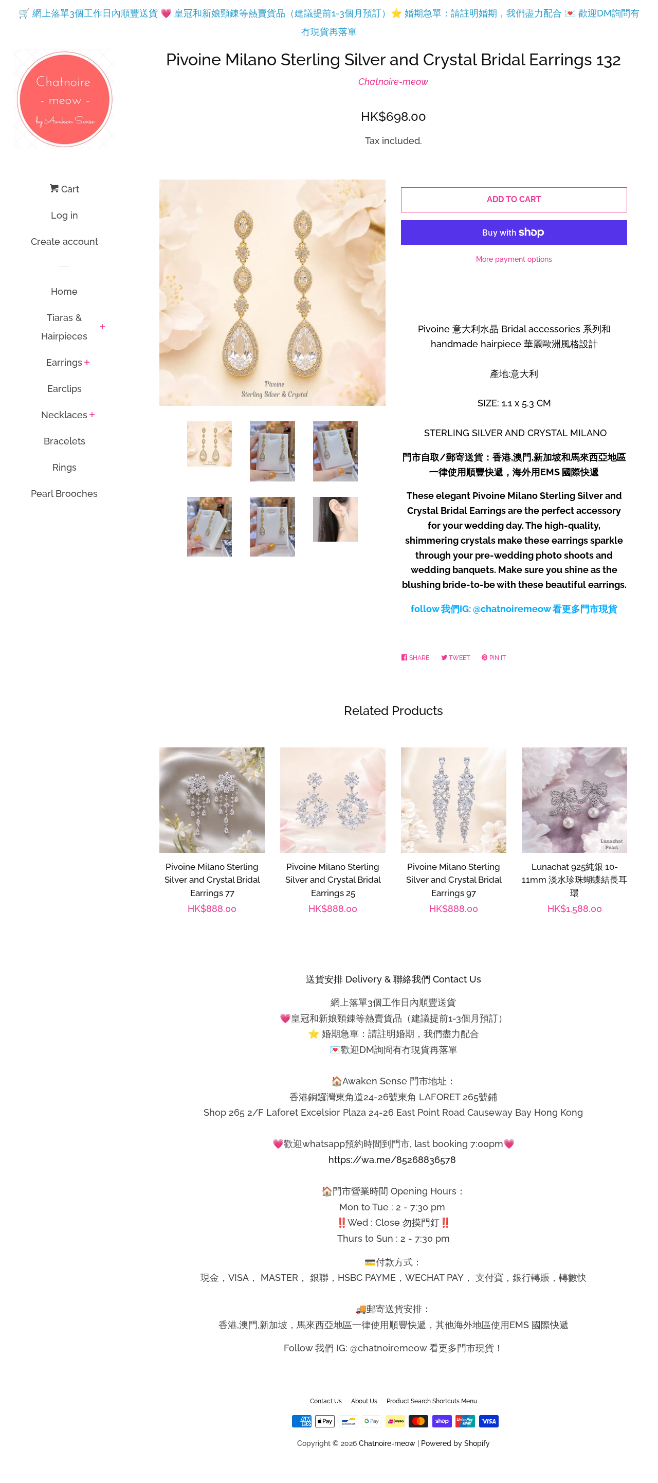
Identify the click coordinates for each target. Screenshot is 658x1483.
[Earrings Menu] (87, 363)
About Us (364, 1401)
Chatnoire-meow (393, 81)
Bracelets (64, 441)
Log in (64, 215)
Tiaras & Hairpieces (64, 327)
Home (64, 291)
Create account (64, 241)
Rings (64, 467)
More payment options (514, 259)
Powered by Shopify (455, 1443)
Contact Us (326, 1401)
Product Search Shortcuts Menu (432, 1401)
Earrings (64, 362)
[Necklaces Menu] (92, 415)
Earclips (64, 388)
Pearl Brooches (64, 493)
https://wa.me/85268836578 (392, 1159)
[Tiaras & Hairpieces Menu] (102, 327)
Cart (69, 189)
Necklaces (64, 414)
